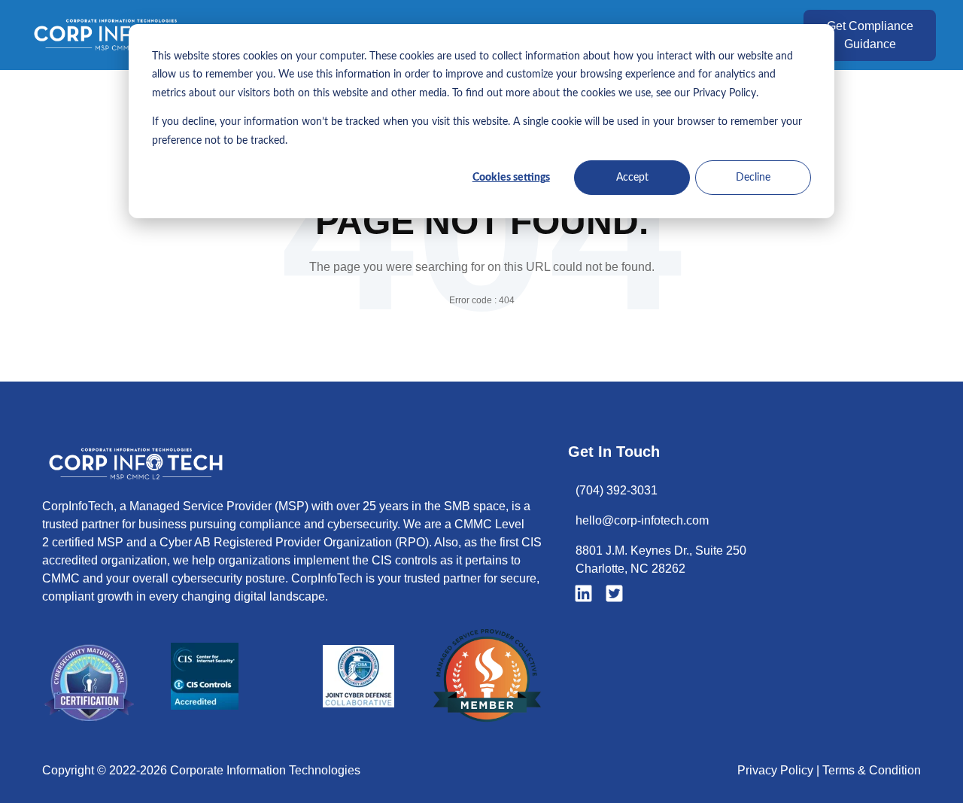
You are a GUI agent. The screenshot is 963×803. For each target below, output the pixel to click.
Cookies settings (511, 177)
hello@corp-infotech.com (642, 520)
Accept (632, 177)
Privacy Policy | (779, 770)
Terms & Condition (871, 770)
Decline (753, 177)
